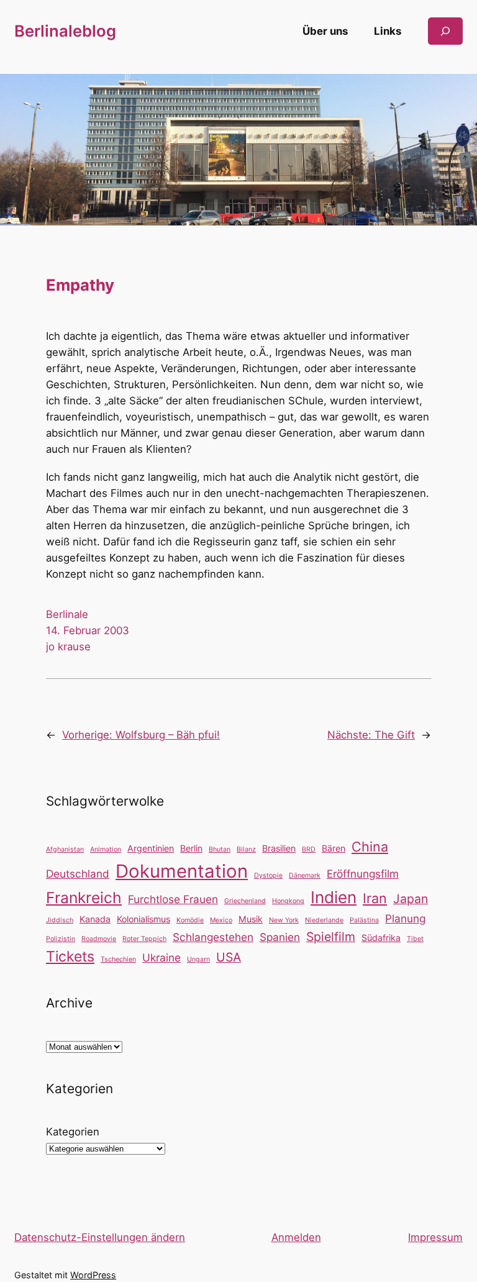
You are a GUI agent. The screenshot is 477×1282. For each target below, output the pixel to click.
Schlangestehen (213, 936)
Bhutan (219, 849)
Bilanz (246, 849)
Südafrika (381, 937)
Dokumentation (182, 871)
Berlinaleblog (65, 30)
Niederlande (324, 920)
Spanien (280, 936)
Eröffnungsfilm (363, 873)
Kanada (95, 919)
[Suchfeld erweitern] (445, 30)
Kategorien (72, 1131)
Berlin (191, 848)
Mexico (221, 920)
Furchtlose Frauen (173, 899)
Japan (410, 898)
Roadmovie (98, 939)
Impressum (435, 1237)
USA (228, 957)
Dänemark (304, 875)
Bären (333, 848)
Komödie (190, 920)
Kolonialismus (143, 919)
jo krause (68, 646)
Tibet (415, 939)
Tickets (70, 956)
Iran (375, 898)
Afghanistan (65, 849)
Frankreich (84, 897)
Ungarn (198, 959)
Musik (250, 919)
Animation (105, 849)
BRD (309, 849)
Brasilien (279, 848)
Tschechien (118, 959)
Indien (334, 897)
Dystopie (268, 875)
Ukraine (161, 957)
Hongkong (288, 901)
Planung (405, 918)
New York (284, 920)
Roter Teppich (144, 939)
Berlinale (67, 614)
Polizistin (60, 939)
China (370, 847)
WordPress (93, 1275)
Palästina (364, 920)
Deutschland (77, 873)
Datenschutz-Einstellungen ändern (99, 1237)
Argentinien (150, 848)
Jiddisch (59, 920)
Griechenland (245, 901)
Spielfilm (330, 936)
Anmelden (296, 1237)
